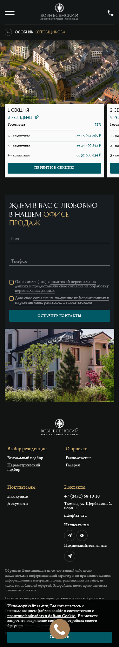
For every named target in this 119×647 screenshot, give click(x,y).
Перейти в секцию (54, 168)
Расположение (78, 458)
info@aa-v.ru (75, 516)
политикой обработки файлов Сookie (41, 616)
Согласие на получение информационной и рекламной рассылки (54, 599)
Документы (17, 504)
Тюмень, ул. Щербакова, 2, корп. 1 (88, 506)
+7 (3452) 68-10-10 (82, 497)
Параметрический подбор (23, 468)
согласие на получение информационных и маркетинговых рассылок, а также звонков (62, 300)
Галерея (73, 466)
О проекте (76, 449)
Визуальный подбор (25, 458)
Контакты (74, 487)
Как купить (17, 497)
